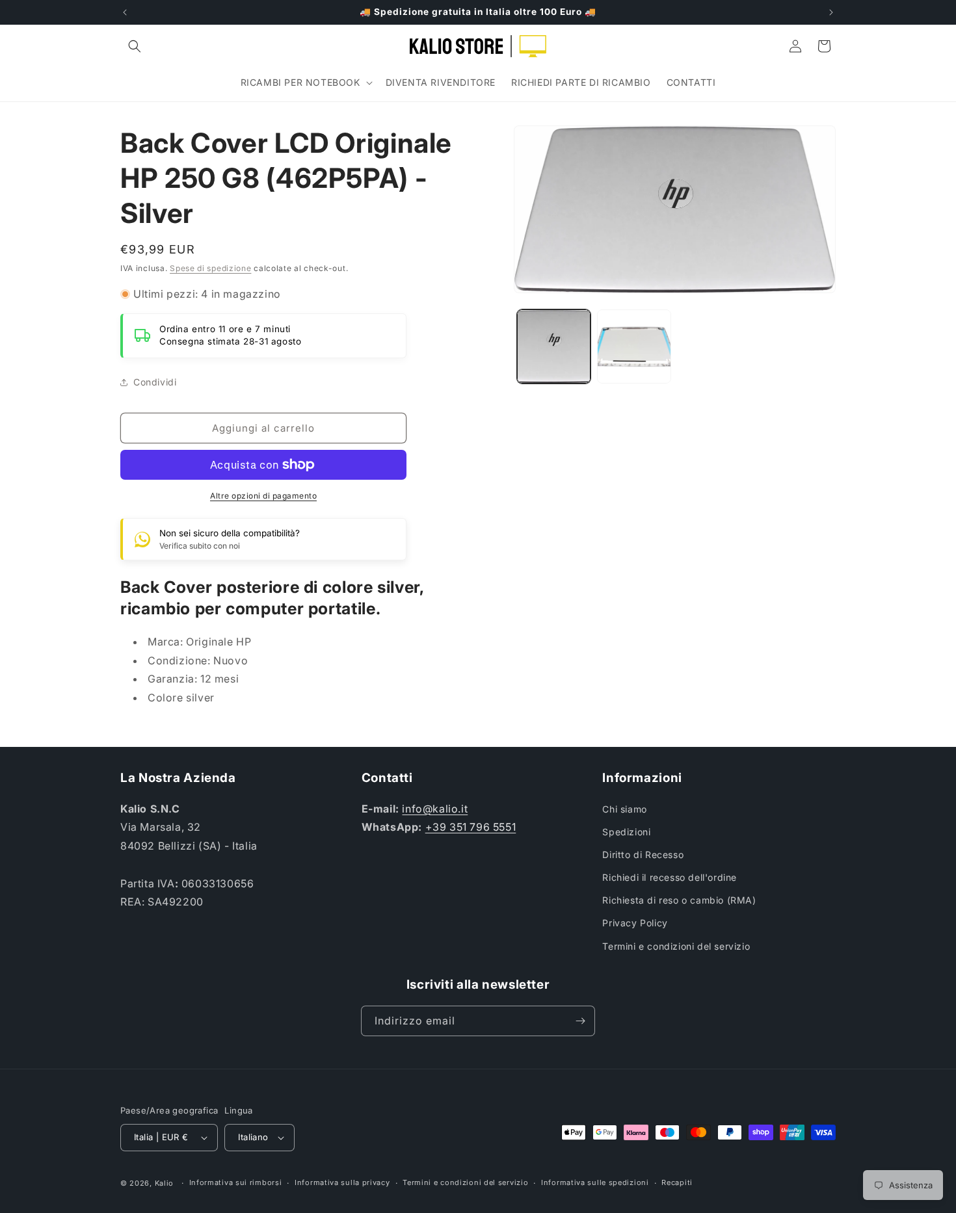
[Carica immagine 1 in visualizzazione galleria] (554, 346)
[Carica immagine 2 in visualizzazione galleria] (634, 346)
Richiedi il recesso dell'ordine (669, 877)
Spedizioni (626, 831)
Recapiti (677, 1182)
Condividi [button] (154, 381)
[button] (134, 46)
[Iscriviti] (580, 1021)
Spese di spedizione (210, 268)
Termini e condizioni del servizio (676, 946)
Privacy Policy (634, 922)
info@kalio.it (435, 808)
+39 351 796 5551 (470, 826)
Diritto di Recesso (643, 854)
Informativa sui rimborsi (235, 1182)
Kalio (164, 1183)
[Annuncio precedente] (125, 12)
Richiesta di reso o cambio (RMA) (679, 900)
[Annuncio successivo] (831, 12)
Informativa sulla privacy (342, 1182)
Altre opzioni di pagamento (263, 496)
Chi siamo (624, 809)
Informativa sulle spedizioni (595, 1182)
